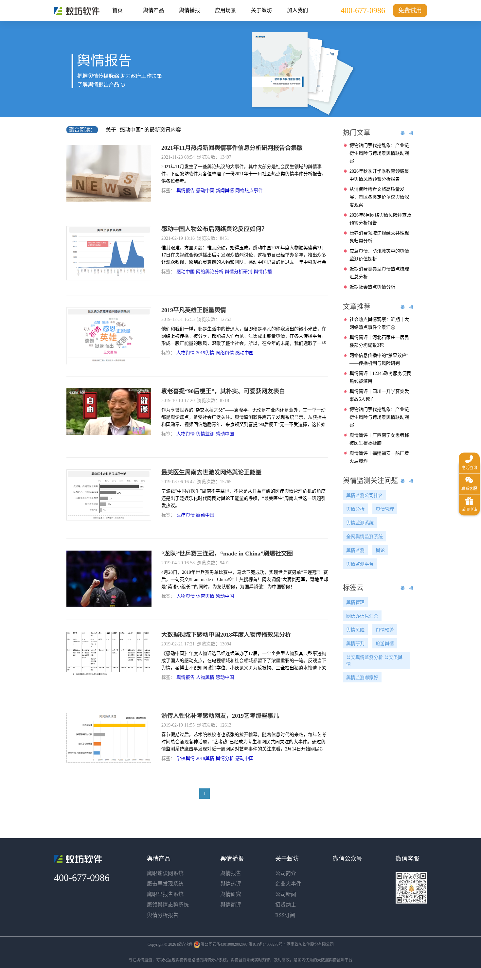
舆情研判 (355, 643)
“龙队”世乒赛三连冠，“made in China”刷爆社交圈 (227, 553)
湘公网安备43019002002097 (224, 944)
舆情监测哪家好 (362, 677)
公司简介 (285, 873)
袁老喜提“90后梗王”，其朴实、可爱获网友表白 (223, 391)
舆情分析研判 (238, 271)
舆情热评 (230, 884)
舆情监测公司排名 (364, 495)
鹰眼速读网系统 (165, 873)
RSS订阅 (285, 915)
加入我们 (297, 10)
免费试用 (410, 10)
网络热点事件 (249, 190)
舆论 (380, 550)
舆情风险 (355, 629)
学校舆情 (185, 758)
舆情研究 (230, 894)
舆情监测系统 (360, 522)
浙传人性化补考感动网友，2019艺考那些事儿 (220, 716)
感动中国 (205, 190)
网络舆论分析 (209, 271)
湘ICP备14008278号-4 (267, 944)
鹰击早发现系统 (165, 884)
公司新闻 (285, 894)
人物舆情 (185, 352)
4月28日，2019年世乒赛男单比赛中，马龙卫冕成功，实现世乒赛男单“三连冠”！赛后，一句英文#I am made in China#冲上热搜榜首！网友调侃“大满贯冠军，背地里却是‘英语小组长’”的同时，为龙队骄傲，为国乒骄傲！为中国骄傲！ (244, 579)
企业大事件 (288, 884)
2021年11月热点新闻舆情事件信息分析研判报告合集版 (232, 148)
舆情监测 (205, 433)
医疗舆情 (185, 515)
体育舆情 (205, 596)
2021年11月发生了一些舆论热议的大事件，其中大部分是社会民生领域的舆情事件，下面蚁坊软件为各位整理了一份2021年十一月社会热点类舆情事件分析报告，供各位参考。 (243, 174)
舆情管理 (385, 509)
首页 (117, 10)
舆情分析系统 (215, 960)
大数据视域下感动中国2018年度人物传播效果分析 (226, 634)
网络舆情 (225, 352)
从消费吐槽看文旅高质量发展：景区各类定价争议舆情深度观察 (379, 197)
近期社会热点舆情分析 (372, 287)
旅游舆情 (385, 643)
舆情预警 (385, 629)
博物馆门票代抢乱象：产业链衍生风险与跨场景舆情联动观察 (379, 153)
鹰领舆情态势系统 (168, 904)
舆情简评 (230, 904)
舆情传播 (263, 271)
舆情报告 (185, 190)
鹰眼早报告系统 (165, 894)
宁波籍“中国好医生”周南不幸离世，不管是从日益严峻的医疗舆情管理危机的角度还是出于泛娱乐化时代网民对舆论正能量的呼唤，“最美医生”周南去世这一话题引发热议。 (243, 498)
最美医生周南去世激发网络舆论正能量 (211, 472)
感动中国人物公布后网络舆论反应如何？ (214, 229)
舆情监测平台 (360, 564)
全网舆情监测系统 (364, 536)
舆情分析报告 (162, 915)
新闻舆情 (225, 190)
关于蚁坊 (261, 10)
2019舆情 (205, 352)
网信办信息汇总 (362, 616)
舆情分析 (225, 758)
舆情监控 (76, 11)
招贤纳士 (285, 904)
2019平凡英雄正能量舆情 (193, 310)
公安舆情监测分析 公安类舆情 (374, 660)
